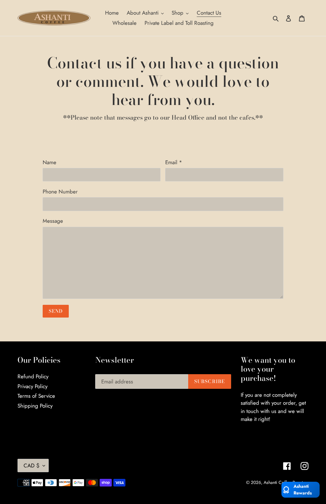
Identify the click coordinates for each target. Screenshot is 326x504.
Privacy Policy (32, 386)
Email (173, 162)
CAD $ (31, 465)
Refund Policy (33, 376)
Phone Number (60, 191)
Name (49, 162)
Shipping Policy (35, 406)
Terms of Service (36, 396)
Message (53, 221)
